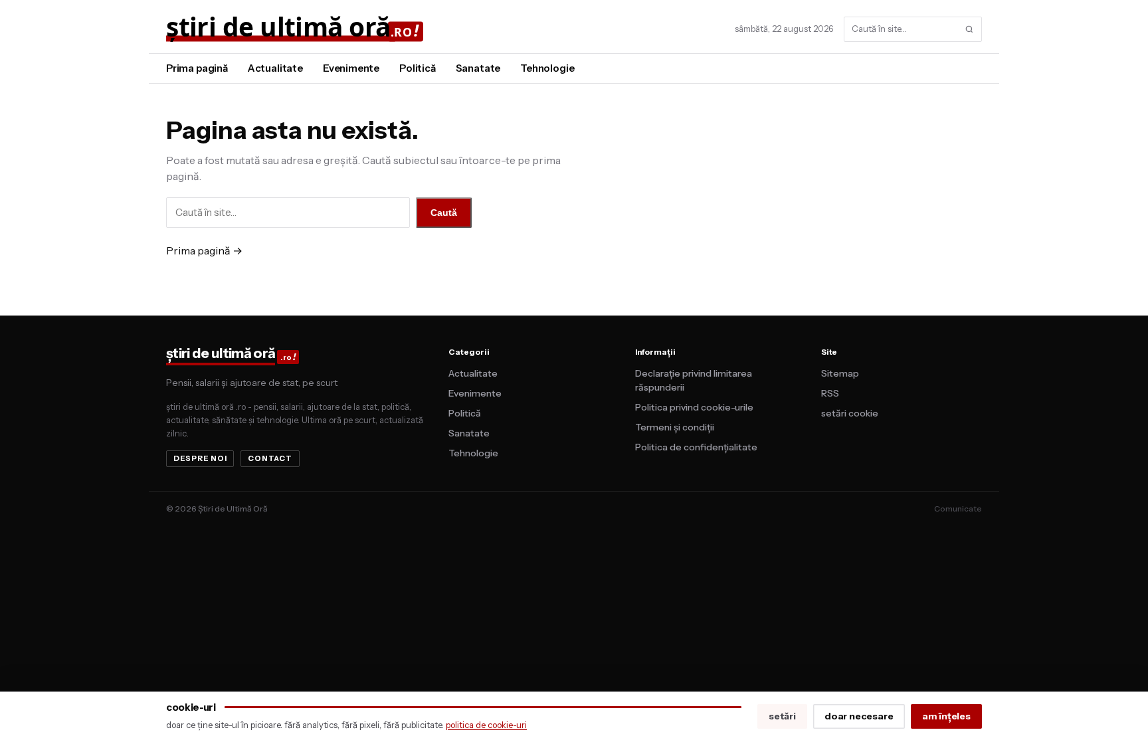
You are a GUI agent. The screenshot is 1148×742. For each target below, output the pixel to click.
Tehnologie (547, 68)
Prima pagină (197, 68)
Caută (443, 212)
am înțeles (946, 716)
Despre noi (200, 458)
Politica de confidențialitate (696, 447)
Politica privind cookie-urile (694, 407)
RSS (830, 393)
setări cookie (849, 413)
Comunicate (958, 508)
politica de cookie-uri (486, 724)
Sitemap (840, 373)
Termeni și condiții (674, 427)
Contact (270, 458)
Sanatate (478, 68)
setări (782, 716)
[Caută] (969, 29)
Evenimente (351, 68)
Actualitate (275, 68)
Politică (417, 68)
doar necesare (859, 716)
